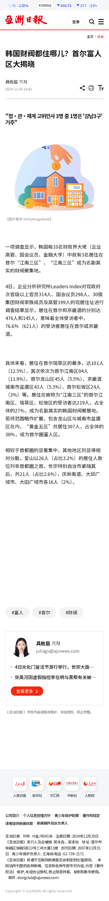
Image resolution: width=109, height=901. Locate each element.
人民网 (89, 795)
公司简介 (12, 815)
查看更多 (24, 691)
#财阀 (71, 612)
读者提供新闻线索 (19, 823)
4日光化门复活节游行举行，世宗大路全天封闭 (54, 667)
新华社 (37, 795)
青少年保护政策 (66, 815)
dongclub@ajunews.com (37, 877)
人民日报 (19, 795)
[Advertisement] (54, 552)
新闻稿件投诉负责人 (52, 823)
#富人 (17, 612)
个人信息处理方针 (37, 815)
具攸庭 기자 (16, 82)
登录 (76, 21)
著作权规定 (91, 815)
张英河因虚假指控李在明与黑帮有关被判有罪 (55, 677)
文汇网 (55, 795)
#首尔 (44, 612)
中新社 (72, 795)
